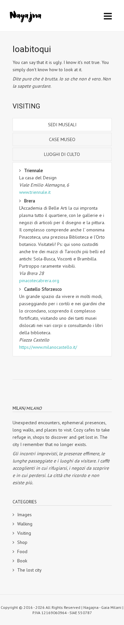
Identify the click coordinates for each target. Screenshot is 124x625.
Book (22, 561)
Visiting (24, 533)
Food (22, 551)
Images (24, 515)
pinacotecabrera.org (39, 280)
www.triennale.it (35, 192)
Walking (24, 524)
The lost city (29, 570)
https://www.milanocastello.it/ (48, 347)
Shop (22, 542)
